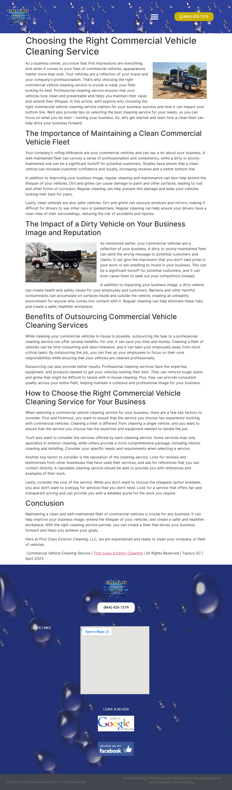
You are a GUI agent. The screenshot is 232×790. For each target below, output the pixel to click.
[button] (154, 17)
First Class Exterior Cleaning (118, 553)
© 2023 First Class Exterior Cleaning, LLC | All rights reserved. (46, 782)
